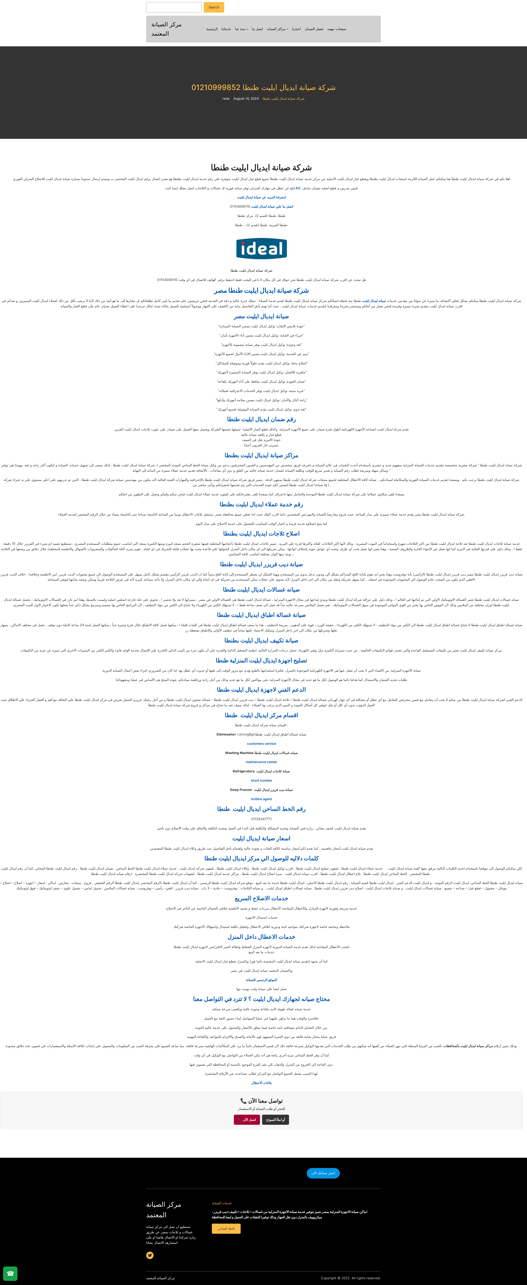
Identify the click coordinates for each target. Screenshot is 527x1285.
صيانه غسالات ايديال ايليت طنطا (261, 589)
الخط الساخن (226, 1229)
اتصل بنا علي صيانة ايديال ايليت (272, 206)
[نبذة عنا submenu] (247, 29)
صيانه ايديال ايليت (374, 301)
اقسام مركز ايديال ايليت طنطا (261, 715)
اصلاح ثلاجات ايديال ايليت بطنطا (261, 533)
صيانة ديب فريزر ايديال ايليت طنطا (261, 564)
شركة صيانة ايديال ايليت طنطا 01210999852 (263, 87)
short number (261, 780)
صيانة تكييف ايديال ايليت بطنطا (261, 640)
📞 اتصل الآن (247, 1119)
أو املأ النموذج (275, 1119)
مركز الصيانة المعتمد (160, 1278)
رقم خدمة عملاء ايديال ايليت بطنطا (261, 504)
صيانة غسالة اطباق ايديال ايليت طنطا (261, 614)
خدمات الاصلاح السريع (261, 898)
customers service (261, 743)
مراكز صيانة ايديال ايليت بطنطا (261, 455)
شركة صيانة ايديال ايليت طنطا (283, 98)
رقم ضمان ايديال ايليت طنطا (261, 419)
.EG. (298, 188)
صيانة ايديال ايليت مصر (261, 316)
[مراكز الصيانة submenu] (287, 29)
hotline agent (261, 799)
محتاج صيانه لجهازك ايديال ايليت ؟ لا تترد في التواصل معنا (261, 998)
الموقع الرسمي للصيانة (261, 980)
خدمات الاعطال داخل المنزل (261, 936)
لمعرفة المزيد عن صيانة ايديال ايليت (261, 197)
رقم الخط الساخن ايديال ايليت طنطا (261, 808)
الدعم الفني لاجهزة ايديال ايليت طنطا (261, 689)
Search (214, 7)
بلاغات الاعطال (261, 1083)
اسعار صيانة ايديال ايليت (261, 838)
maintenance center (261, 762)
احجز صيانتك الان (323, 1173)
